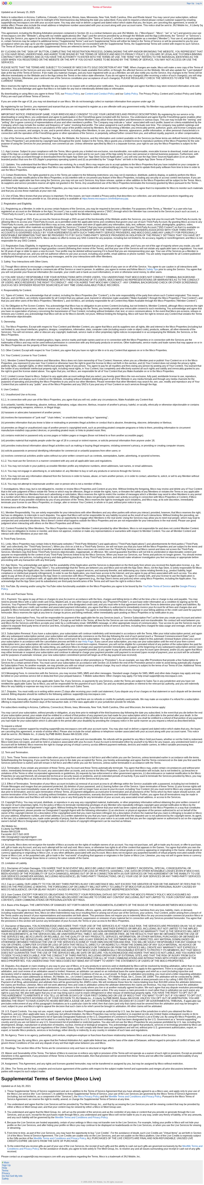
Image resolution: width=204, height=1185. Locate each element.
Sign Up (190, 3)
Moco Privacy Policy (89, 1096)
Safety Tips (152, 269)
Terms (5, 1170)
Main (5, 1162)
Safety (5, 1178)
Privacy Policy (72, 93)
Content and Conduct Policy (100, 93)
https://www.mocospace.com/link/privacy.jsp (105, 198)
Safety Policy (131, 93)
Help (4, 1168)
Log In (199, 3)
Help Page (87, 641)
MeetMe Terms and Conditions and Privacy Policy (135, 1096)
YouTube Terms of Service (157, 586)
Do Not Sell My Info (12, 1176)
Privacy (6, 1173)
